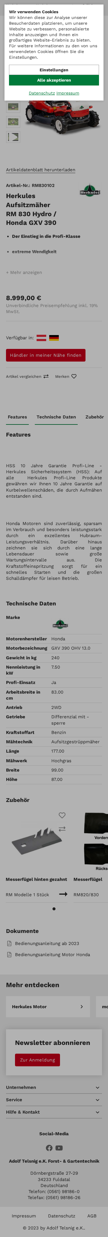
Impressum (67, 93)
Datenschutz (42, 93)
